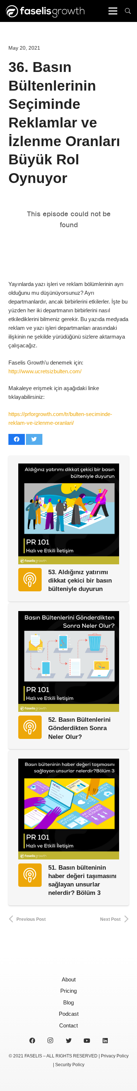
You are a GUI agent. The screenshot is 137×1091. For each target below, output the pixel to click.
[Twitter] (68, 1040)
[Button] (30, 579)
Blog (68, 1002)
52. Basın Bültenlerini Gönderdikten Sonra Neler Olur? (79, 728)
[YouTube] (87, 1040)
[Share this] (16, 439)
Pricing (68, 991)
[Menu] (113, 11)
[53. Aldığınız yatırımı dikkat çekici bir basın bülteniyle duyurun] (68, 514)
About (69, 979)
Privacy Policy (115, 1055)
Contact (68, 1025)
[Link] (44, 11)
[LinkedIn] (105, 1040)
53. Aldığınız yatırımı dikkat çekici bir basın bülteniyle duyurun (80, 580)
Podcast (69, 1014)
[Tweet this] (34, 439)
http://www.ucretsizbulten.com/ (44, 371)
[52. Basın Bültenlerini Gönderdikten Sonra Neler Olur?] (68, 661)
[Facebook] (32, 1040)
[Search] (128, 11)
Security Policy (69, 1064)
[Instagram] (50, 1040)
